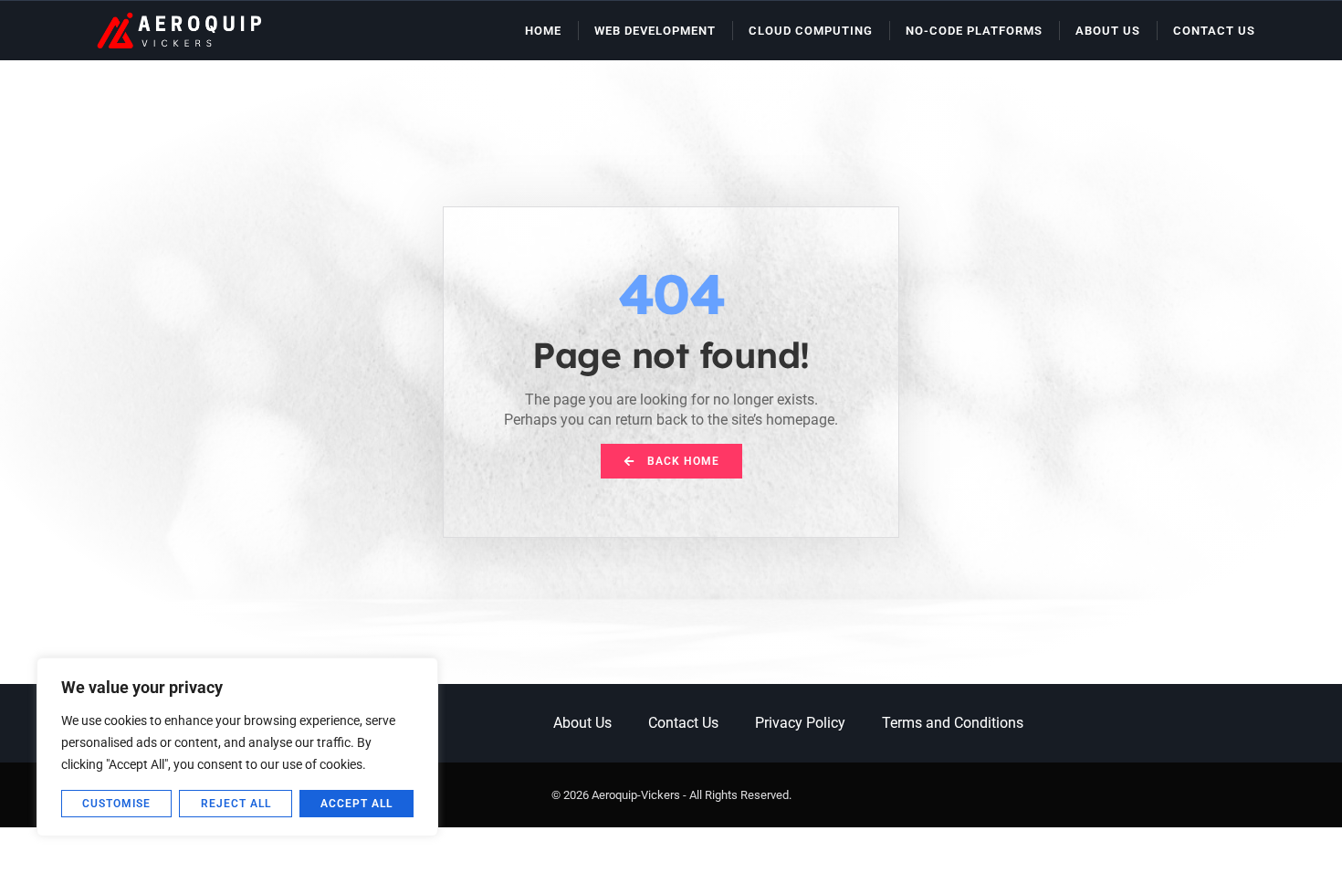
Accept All (356, 803)
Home (543, 30)
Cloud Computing (811, 30)
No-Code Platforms (974, 30)
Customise (116, 803)
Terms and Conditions (952, 722)
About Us (1107, 30)
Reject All (236, 803)
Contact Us (1214, 30)
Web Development (655, 30)
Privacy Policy (800, 722)
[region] (237, 746)
